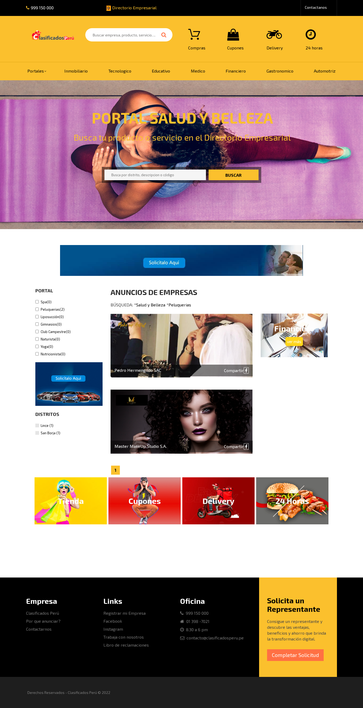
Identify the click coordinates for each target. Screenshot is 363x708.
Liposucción (52, 317)
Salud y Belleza (150, 304)
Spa (46, 302)
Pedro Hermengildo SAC (138, 370)
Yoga (47, 346)
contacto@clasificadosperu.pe (214, 637)
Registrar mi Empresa (124, 613)
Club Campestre (56, 332)
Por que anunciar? (43, 620)
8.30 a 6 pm (196, 629)
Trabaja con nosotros (123, 636)
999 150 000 (42, 7)
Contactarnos (39, 628)
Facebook (112, 620)
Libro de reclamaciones (126, 644)
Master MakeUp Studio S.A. (141, 446)
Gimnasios (51, 324)
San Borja (50, 433)
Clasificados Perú (42, 613)
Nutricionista (53, 354)
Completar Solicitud (295, 655)
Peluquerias (53, 309)
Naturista (50, 339)
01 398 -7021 (196, 621)
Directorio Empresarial (134, 7)
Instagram (113, 628)
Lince (47, 425)
